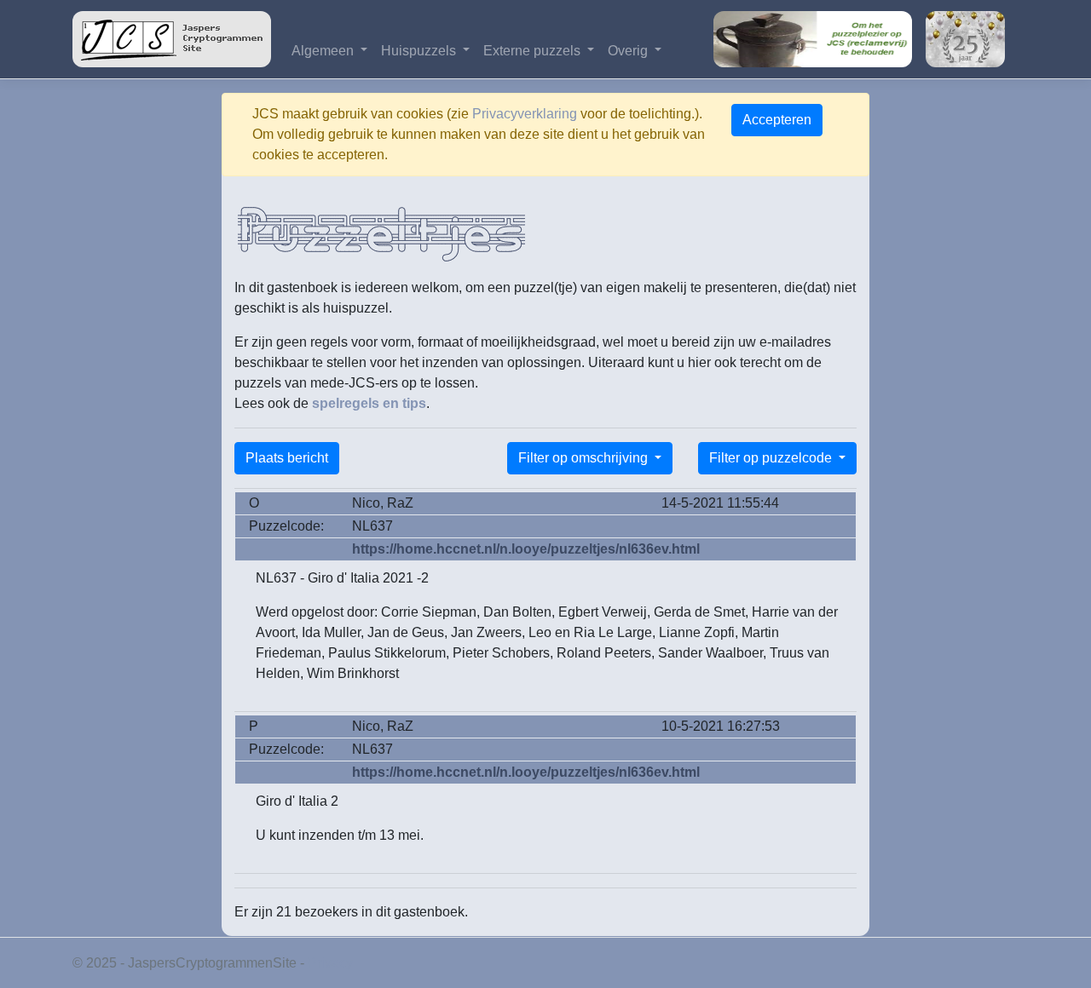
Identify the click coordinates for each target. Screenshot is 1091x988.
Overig (629, 50)
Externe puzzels (533, 50)
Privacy (330, 963)
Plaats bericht (286, 458)
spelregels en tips (369, 403)
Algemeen (324, 50)
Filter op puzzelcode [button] (772, 458)
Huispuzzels (420, 50)
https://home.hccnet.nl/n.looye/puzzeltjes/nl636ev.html (526, 549)
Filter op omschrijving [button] (584, 458)
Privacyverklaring (524, 113)
